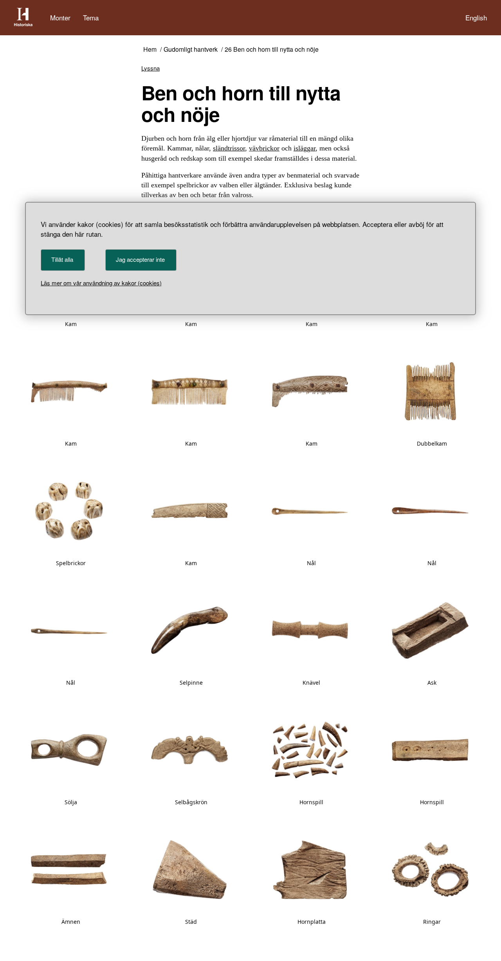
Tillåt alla (62, 259)
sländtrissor (229, 148)
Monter (60, 17)
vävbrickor (264, 148)
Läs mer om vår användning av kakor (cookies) (101, 283)
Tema (91, 17)
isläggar (304, 148)
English (476, 17)
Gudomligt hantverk (191, 49)
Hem (150, 49)
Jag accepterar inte (140, 259)
